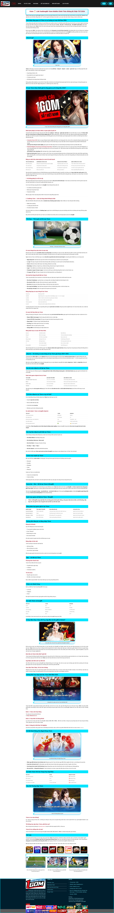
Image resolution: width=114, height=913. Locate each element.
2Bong (19, 3)
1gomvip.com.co (42, 826)
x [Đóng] (28, 904)
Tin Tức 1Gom (27, 3)
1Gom (13, 3)
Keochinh (35, 3)
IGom (27, 890)
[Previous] (25, 866)
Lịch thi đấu (65, 3)
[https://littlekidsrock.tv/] (5, 3)
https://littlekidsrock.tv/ (32, 715)
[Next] (88, 866)
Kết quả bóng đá (45, 3)
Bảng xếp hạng (56, 3)
